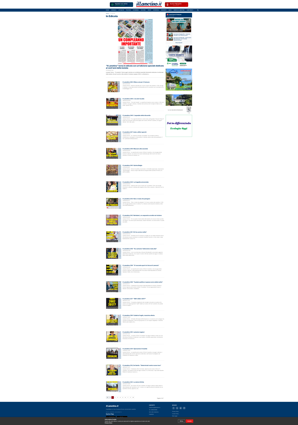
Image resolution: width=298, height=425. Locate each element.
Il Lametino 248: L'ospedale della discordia (136, 115)
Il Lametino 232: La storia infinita (133, 382)
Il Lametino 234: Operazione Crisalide (135, 349)
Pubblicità (151, 414)
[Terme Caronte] (179, 103)
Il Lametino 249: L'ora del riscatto (133, 99)
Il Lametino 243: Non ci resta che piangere (136, 199)
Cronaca (113, 10)
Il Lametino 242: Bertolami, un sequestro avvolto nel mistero (142, 215)
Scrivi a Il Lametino (179, 10)
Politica (128, 10)
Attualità (121, 10)
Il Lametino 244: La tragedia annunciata (136, 182)
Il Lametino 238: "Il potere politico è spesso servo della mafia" (143, 282)
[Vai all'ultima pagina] (133, 397)
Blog (170, 10)
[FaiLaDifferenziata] (179, 126)
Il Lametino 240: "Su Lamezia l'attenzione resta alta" (140, 249)
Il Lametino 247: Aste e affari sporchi (135, 132)
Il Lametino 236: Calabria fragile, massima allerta (139, 315)
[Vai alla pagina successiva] (130, 397)
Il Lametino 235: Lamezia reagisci (133, 332)
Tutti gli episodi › (179, 42)
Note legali (174, 416)
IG (180, 408)
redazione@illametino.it (154, 407)
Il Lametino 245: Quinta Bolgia (132, 165)
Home (107, 10)
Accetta (189, 421)
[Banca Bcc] (179, 56)
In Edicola (156, 10)
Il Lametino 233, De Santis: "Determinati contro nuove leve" (142, 365)
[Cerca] (197, 10)
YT (184, 408)
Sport (149, 10)
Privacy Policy (175, 411)
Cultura (143, 10)
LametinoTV (190, 10)
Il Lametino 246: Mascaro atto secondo (135, 149)
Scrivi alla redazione (154, 412)
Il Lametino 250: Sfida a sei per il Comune (136, 82)
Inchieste (163, 10)
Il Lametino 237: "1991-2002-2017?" (134, 299)
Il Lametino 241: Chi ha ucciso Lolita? (135, 232)
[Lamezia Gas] (179, 80)
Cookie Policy (175, 413)
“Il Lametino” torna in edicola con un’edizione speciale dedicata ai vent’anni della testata (135, 67)
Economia (136, 10)
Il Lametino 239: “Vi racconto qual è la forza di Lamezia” (141, 265)
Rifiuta (181, 421)
